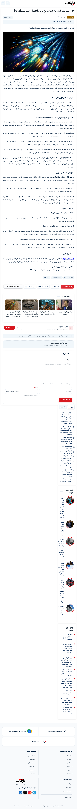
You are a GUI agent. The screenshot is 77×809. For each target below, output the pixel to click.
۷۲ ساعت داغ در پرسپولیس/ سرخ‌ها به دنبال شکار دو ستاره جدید (66, 473)
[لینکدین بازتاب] (20, 792)
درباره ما (69, 784)
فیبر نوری (46, 277)
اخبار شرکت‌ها (31, 770)
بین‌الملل (69, 766)
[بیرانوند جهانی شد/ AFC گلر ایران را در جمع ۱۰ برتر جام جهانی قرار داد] (70, 507)
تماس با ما (68, 788)
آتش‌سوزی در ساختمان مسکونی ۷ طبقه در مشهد (61, 611)
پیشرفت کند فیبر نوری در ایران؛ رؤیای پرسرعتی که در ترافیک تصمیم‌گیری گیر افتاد (13, 314)
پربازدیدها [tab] (70, 407)
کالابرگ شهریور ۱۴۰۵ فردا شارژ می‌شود (66, 447)
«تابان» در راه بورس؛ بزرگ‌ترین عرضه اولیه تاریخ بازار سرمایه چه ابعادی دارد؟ (66, 440)
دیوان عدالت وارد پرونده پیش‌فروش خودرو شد (67, 693)
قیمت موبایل (31, 766)
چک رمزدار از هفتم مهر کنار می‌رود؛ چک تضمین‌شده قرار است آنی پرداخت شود (66, 701)
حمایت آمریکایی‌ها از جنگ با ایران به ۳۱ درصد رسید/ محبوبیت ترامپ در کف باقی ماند (61, 549)
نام (71, 388)
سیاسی (69, 763)
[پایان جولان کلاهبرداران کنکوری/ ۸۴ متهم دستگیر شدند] (70, 569)
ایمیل (36, 388)
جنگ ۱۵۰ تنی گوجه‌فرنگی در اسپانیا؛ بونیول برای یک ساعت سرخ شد (67, 638)
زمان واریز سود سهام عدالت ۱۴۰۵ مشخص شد (66, 413)
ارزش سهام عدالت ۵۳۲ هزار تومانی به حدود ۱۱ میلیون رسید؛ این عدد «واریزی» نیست (66, 420)
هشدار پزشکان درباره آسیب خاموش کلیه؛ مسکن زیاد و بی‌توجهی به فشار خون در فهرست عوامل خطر (66, 683)
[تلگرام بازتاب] (34, 792)
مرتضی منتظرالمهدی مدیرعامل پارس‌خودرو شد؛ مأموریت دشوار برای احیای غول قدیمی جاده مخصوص (66, 430)
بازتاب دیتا (32, 774)
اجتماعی (69, 759)
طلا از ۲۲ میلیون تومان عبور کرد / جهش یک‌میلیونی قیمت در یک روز (66, 464)
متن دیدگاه (69, 360)
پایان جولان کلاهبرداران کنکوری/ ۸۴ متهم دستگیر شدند (61, 569)
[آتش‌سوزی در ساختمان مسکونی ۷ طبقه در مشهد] (70, 611)
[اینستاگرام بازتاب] (30, 792)
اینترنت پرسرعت (68, 277)
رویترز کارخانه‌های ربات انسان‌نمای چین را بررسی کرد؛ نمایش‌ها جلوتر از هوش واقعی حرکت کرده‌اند (66, 662)
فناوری (69, 770)
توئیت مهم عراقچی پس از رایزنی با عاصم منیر (62, 528)
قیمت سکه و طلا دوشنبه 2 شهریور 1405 (65, 480)
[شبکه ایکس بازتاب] (25, 792)
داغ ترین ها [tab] (63, 407)
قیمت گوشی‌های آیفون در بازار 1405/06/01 (66, 452)
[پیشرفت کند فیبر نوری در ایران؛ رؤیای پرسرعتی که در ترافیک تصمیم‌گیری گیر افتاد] (13, 305)
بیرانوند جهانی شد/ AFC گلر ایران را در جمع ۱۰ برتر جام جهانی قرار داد (62, 508)
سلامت (69, 774)
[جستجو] (8, 3)
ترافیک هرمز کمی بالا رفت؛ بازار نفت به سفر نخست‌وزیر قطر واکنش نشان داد (66, 673)
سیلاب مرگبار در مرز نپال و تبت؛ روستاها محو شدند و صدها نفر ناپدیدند (66, 711)
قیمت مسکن (31, 763)
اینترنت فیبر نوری (68, 259)
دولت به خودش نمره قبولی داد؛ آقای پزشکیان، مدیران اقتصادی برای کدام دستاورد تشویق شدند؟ (67, 649)
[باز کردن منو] (3, 3)
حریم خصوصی (67, 791)
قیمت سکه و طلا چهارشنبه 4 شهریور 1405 (66, 457)
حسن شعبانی (60, 17)
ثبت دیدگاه (10, 328)
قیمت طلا (32, 759)
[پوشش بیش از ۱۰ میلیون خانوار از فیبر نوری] (64, 305)
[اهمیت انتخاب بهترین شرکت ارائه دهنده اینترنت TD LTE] (47, 305)
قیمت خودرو (31, 756)
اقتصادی (69, 756)
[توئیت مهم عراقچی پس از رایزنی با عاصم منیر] (70, 528)
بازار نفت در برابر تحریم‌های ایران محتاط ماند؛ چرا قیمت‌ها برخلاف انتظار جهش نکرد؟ (61, 591)
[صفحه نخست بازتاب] (20, 781)
